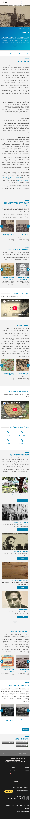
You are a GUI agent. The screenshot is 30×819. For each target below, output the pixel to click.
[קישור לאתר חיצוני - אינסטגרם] (15, 798)
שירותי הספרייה (21, 753)
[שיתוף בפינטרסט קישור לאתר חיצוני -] (19, 53)
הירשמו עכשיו (9, 791)
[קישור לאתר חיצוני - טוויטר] (18, 798)
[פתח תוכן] (15, 45)
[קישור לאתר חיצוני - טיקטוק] (12, 798)
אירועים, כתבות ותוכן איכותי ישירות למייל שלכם (22, 791)
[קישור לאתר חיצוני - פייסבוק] (20, 798)
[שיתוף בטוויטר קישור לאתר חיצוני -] (11, 53)
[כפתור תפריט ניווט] (26, 2)
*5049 (27, 808)
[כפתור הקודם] (28, 226)
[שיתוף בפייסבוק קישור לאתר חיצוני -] (2, 53)
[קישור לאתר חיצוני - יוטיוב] (8, 798)
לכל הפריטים (25, 729)
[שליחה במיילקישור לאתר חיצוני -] (28, 53)
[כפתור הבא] (1, 226)
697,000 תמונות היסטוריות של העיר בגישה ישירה (16, 178)
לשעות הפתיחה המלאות (23, 811)
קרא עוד (16, 782)
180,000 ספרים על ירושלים (15, 177)
